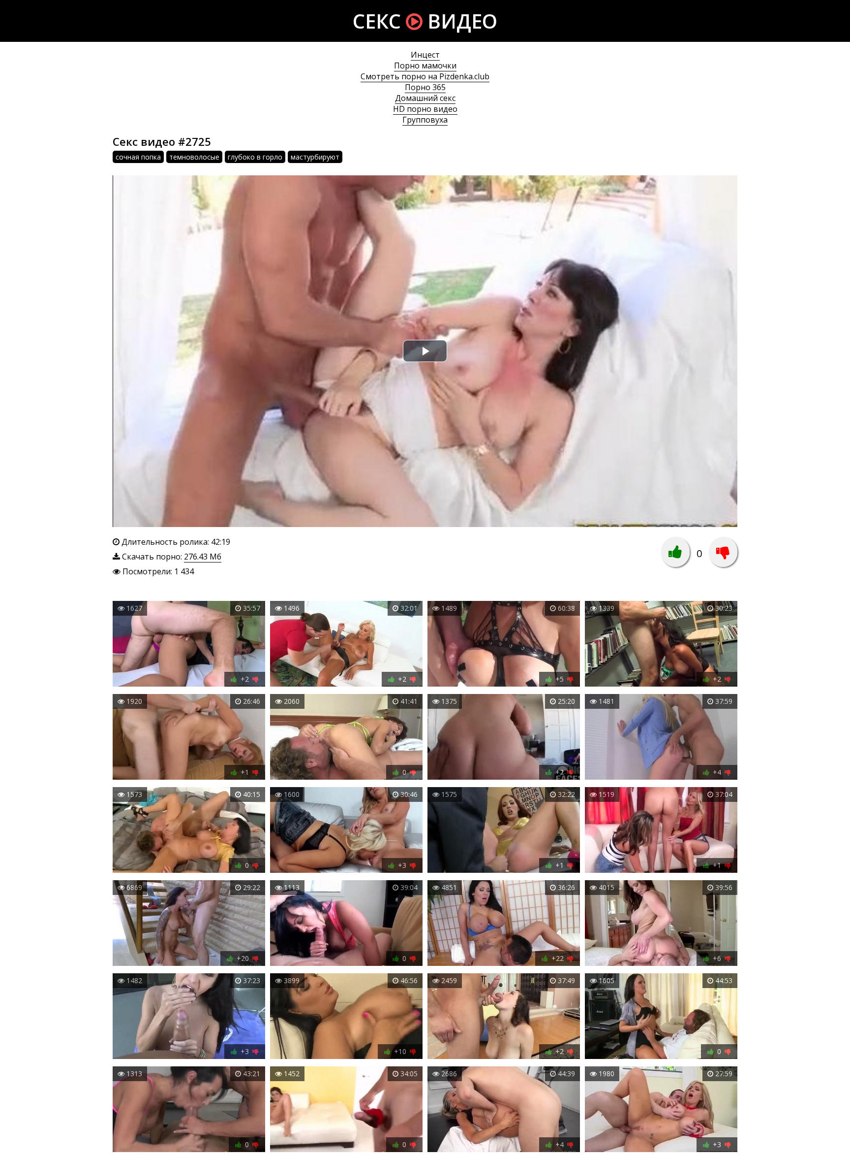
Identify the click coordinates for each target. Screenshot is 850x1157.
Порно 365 (425, 87)
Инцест (425, 54)
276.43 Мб (202, 556)
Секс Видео (425, 20)
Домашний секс (425, 98)
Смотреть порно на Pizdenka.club (425, 76)
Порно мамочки (425, 65)
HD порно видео (425, 108)
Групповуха (425, 119)
